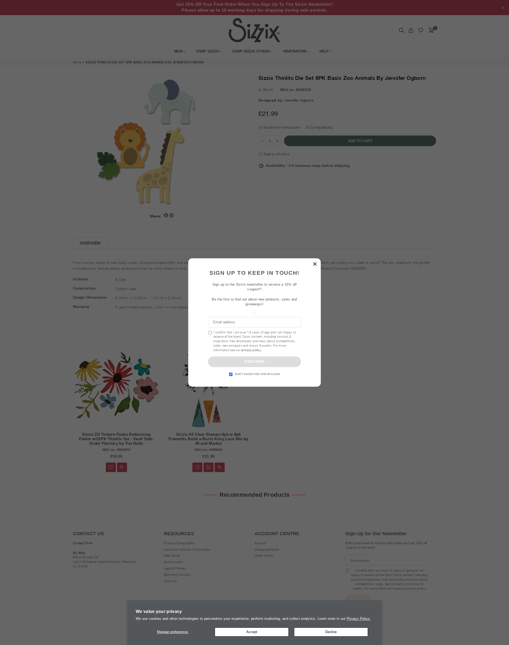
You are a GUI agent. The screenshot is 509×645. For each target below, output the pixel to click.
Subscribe (254, 362)
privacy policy (251, 350)
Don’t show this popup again (257, 374)
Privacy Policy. (359, 619)
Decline (331, 632)
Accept (251, 632)
